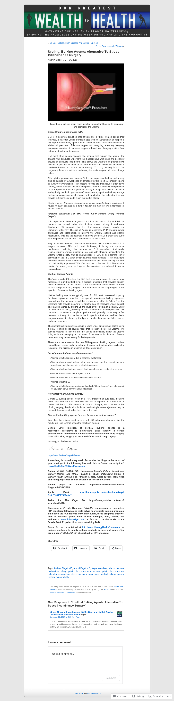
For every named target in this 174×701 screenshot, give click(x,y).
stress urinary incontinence (85, 574)
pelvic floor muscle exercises (84, 571)
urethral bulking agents (112, 574)
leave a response (57, 592)
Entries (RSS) (78, 693)
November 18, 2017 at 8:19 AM (62, 617)
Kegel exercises (99, 568)
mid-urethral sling (57, 571)
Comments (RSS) (94, 693)
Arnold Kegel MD (81, 568)
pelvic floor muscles (113, 571)
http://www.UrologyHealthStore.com (101, 527)
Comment (111, 677)
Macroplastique (116, 568)
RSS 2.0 (107, 589)
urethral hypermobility (58, 577)
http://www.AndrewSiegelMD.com (64, 455)
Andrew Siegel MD (63, 568)
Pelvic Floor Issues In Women (109, 46)
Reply (78, 617)
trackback (71, 592)
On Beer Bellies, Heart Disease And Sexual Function (74, 43)
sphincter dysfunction (58, 574)
